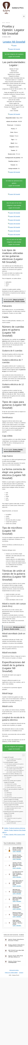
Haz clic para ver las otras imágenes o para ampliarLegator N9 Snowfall (14, 205)
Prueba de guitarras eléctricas (17, 828)
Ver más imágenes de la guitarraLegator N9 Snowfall (14, 55)
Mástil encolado (10, 809)
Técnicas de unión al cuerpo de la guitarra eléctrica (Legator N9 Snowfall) (13, 803)
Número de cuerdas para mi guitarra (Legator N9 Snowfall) (12, 781)
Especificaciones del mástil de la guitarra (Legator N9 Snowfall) (13, 812)
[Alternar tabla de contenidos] (22, 755)
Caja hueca (9, 795)
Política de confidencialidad (11, 972)
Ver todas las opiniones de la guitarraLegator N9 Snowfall (14, 183)
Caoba (8, 778)
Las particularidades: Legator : (11, 762)
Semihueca (9, 792)
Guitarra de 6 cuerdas (12, 784)
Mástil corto (9, 816)
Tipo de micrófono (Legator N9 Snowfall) (13, 801)
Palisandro (9, 777)
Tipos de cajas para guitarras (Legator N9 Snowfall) (13, 789)
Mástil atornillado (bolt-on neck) (14, 808)
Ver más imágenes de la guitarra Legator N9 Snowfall (14, 759)
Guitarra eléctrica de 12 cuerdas (14, 787)
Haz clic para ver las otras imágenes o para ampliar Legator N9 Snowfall (15, 768)
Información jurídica (14, 970)
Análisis (8, 22)
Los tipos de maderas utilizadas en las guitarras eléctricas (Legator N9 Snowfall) (13, 774)
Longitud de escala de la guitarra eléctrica (14, 819)
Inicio (3, 22)
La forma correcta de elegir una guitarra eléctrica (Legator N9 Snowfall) (13, 798)
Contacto (21, 972)
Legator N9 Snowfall (14, 41)
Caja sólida (9, 794)
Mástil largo (9, 815)
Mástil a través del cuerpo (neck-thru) (15, 806)
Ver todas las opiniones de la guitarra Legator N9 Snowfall (15, 765)
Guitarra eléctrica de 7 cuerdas (14, 785)
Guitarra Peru (17, 8)
